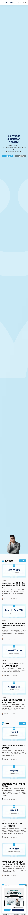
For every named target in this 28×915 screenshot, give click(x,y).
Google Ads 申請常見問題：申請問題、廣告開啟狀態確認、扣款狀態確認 (13, 625)
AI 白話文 (4, 580)
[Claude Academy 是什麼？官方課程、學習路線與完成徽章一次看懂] (14, 571)
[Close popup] (26, 885)
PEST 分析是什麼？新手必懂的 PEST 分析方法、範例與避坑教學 (13, 863)
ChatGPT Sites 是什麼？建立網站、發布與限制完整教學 (13, 665)
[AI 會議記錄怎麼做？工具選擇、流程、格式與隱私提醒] (14, 688)
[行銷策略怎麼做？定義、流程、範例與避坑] (14, 772)
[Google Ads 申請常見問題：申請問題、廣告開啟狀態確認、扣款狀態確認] (14, 611)
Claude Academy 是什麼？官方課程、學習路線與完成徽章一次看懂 (13, 585)
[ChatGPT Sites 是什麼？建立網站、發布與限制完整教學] (14, 651)
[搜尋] (23, 2)
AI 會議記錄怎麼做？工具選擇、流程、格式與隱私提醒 (13, 701)
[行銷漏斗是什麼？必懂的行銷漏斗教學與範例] (14, 734)
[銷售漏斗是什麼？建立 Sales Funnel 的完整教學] (14, 812)
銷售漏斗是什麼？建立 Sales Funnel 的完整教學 (12, 825)
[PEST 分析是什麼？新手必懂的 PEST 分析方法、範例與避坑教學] (14, 850)
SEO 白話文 (4, 620)
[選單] (25, 2)
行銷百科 (3, 820)
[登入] (20, 2)
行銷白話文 (4, 742)
